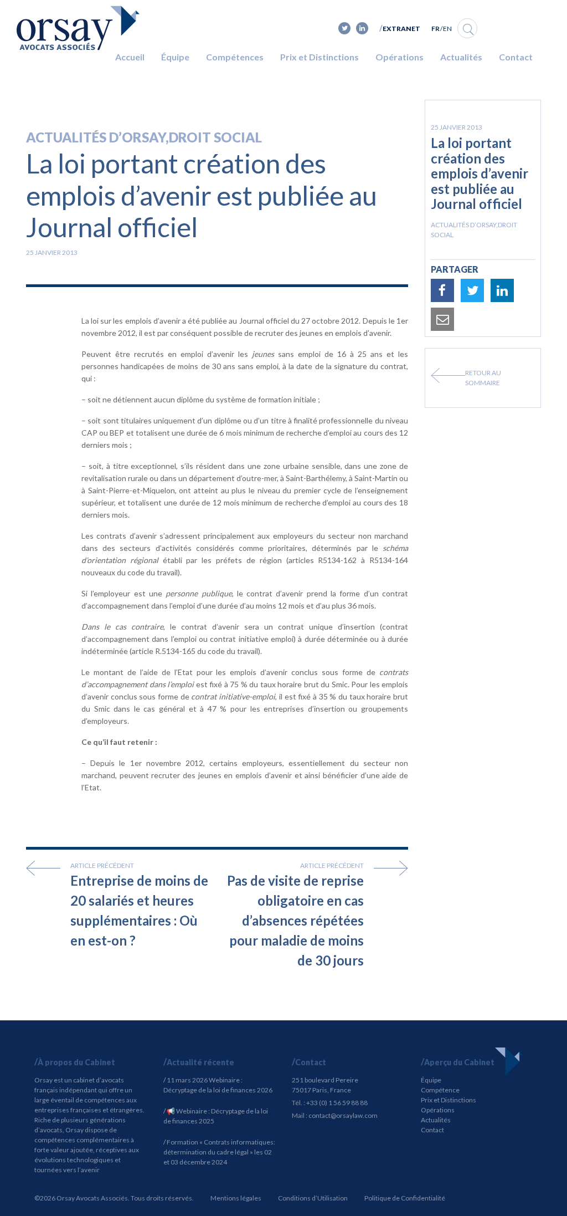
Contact (516, 57)
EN (447, 28)
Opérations (399, 57)
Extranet (401, 28)
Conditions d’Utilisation (313, 1198)
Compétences (235, 57)
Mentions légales (235, 1198)
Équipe (175, 57)
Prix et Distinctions (319, 57)
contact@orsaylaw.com (343, 1115)
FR (435, 28)
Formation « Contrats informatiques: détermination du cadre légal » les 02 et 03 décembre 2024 (219, 1152)
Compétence (440, 1090)
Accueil (130, 57)
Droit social (215, 137)
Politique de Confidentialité (404, 1198)
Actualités (461, 57)
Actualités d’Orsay (96, 137)
